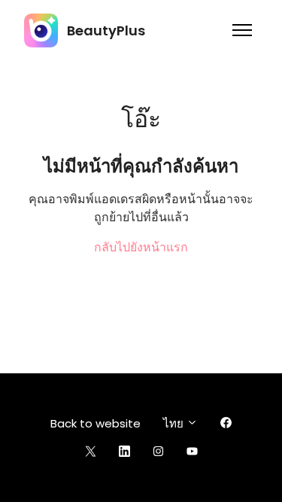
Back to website (95, 423)
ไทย (174, 423)
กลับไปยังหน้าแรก (141, 247)
